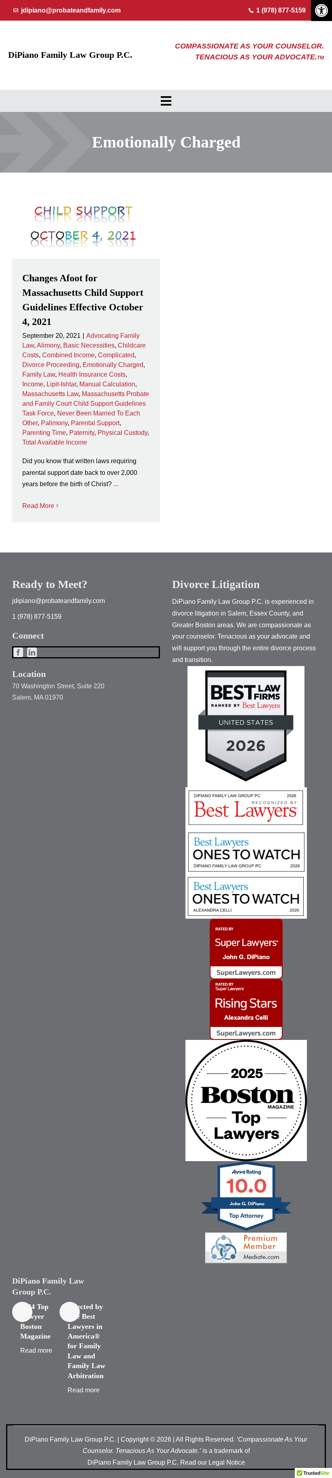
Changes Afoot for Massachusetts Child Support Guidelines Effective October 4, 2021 (86, 227)
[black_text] (246, 1042)
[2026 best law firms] (245, 669)
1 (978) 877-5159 (37, 616)
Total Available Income (54, 442)
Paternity (81, 432)
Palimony (54, 423)
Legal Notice (227, 1462)
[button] (321, 10)
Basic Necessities (89, 345)
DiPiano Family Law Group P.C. (70, 55)
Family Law (38, 374)
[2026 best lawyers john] (246, 832)
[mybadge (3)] (246, 982)
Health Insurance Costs (92, 374)
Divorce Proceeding (50, 364)
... (115, 484)
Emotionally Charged (113, 364)
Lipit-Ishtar (61, 384)
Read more (36, 1350)
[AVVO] (246, 1164)
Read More (38, 505)
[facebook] (18, 652)
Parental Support (95, 423)
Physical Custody (122, 432)
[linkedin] (32, 652)
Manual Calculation (107, 384)
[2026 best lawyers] (246, 790)
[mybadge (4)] (246, 921)
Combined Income (68, 355)
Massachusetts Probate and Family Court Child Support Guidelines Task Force (85, 403)
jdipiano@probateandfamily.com (58, 600)
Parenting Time (44, 432)
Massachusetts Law (50, 393)
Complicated (116, 355)
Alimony (48, 345)
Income (32, 384)
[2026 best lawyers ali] (246, 877)
